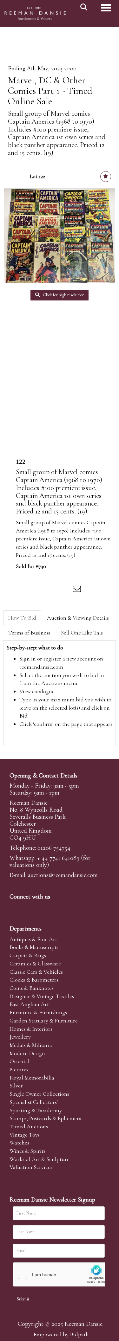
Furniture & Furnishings (38, 1012)
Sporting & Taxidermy (36, 1110)
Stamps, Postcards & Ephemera (46, 1118)
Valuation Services (31, 1167)
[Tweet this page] (38, 590)
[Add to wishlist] (105, 176)
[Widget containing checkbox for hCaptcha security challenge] (61, 1274)
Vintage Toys (25, 1134)
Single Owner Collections (39, 1093)
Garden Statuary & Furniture (44, 1020)
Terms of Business (29, 632)
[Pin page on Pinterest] (51, 590)
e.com (63, 875)
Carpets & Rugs (28, 955)
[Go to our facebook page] (16, 907)
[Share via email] (78, 590)
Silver (16, 1085)
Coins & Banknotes (32, 987)
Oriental (20, 1061)
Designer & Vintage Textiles (42, 996)
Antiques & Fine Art (33, 939)
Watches (19, 1142)
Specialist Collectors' (34, 1102)
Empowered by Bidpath (61, 1334)
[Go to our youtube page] (55, 907)
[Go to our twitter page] (29, 907)
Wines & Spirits (27, 1150)
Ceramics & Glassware (35, 963)
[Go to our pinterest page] (42, 907)
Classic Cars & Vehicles (36, 971)
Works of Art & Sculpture (39, 1159)
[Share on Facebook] (25, 590)
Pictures (19, 1069)
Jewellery (20, 1036)
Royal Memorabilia (32, 1077)
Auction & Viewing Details (78, 617)
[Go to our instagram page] (65, 590)
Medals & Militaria (31, 1044)
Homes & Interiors (31, 1028)
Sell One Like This (82, 632)
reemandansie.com (41, 666)
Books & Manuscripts (34, 947)
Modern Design (27, 1053)
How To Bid (22, 617)
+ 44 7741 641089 (58, 858)
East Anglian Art (29, 1004)
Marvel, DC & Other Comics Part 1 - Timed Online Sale (50, 90)
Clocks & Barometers (34, 979)
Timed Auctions (29, 1126)
